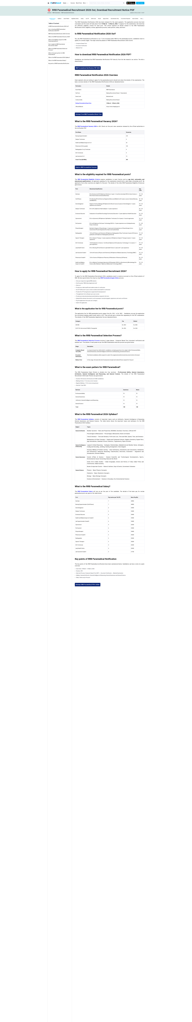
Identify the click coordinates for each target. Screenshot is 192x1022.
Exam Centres (135, 18)
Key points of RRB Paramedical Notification (58, 63)
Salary (82, 18)
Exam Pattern (66, 18)
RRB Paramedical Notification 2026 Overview (59, 33)
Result (99, 18)
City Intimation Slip (115, 18)
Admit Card (93, 18)
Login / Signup (140, 3)
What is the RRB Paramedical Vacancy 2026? (59, 36)
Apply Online (105, 18)
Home (50, 12)
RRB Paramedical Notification (67, 12)
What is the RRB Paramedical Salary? (57, 60)
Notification (52, 18)
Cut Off (87, 18)
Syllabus (59, 18)
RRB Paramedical (56, 12)
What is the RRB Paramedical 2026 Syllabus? (59, 57)
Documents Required (125, 18)
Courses (73, 3)
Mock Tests (79, 3)
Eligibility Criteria (75, 18)
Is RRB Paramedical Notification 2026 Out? (58, 26)
